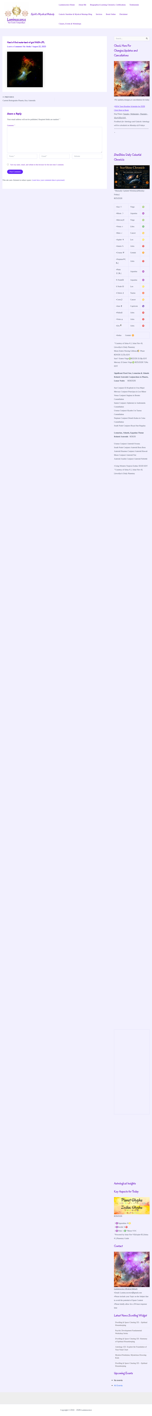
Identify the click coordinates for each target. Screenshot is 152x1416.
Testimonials (134, 5)
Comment (11, 125)
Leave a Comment (14, 46)
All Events (118, 1385)
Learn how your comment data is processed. (48, 180)
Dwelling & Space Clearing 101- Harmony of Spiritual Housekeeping (131, 1333)
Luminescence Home (67, 5)
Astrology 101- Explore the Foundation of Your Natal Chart (131, 1341)
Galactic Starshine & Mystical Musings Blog (75, 14)
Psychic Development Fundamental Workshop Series (128, 1325)
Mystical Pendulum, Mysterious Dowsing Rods (130, 1349)
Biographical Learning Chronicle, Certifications (108, 5)
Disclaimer (123, 14)
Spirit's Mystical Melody (43, 14)
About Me (82, 5)
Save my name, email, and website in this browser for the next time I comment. (37, 164)
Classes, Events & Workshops (70, 23)
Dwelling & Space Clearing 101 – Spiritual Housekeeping (131, 1358)
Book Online (111, 14)
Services (99, 14)
